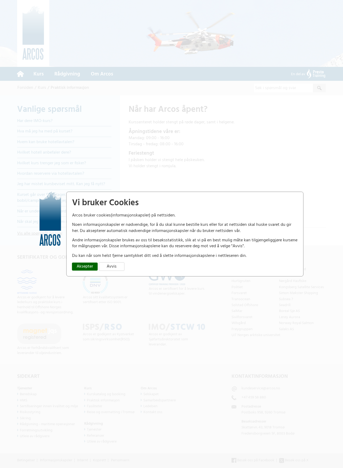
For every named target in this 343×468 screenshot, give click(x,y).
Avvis (112, 266)
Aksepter (85, 266)
